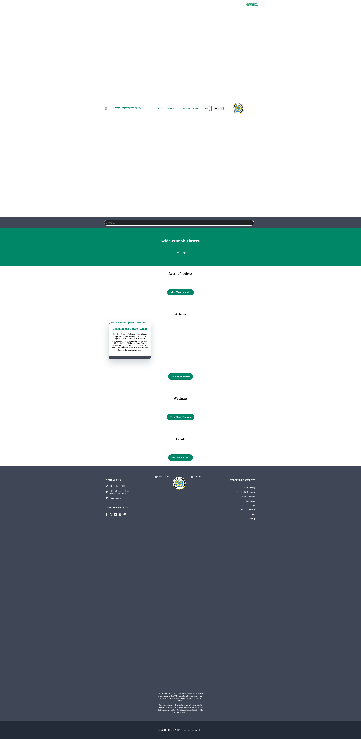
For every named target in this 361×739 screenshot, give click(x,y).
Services (183, 108)
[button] (176, 108)
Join (206, 108)
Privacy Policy (249, 487)
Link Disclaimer (248, 496)
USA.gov (251, 514)
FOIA (253, 505)
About (160, 108)
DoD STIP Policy (248, 510)
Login (219, 108)
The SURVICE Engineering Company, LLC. (186, 730)
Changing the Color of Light (130, 328)
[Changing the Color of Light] (130, 323)
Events (196, 108)
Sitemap (252, 519)
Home (177, 252)
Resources (170, 108)
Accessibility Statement (246, 492)
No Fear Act (250, 501)
